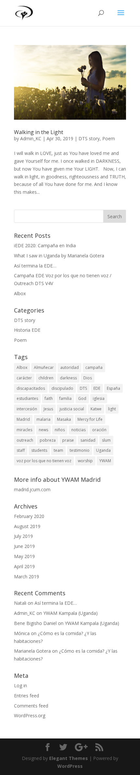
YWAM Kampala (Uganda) (70, 613)
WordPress (70, 766)
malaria (43, 419)
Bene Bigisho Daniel (35, 623)
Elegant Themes (68, 758)
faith (49, 398)
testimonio (80, 450)
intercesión (27, 409)
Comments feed (31, 706)
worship (85, 460)
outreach (25, 440)
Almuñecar (44, 367)
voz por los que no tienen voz (44, 460)
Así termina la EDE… (35, 266)
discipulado (62, 388)
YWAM (105, 460)
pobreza (48, 440)
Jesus (48, 409)
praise (68, 440)
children (45, 378)
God (82, 398)
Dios (87, 378)
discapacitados (31, 388)
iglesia (99, 398)
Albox (20, 293)
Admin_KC (30, 138)
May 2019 (24, 556)
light (112, 409)
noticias (78, 430)
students (39, 450)
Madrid (23, 419)
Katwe (96, 409)
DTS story (89, 138)
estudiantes (27, 398)
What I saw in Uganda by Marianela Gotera (59, 255)
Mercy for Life (90, 419)
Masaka (64, 419)
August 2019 (27, 526)
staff (21, 450)
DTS (83, 388)
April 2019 (24, 566)
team (58, 450)
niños (60, 430)
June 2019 (24, 546)
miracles (24, 430)
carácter (24, 378)
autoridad (69, 367)
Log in (20, 685)
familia (65, 398)
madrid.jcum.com (32, 489)
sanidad (87, 440)
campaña (94, 367)
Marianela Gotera (32, 651)
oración (99, 430)
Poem (108, 138)
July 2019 (23, 536)
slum (106, 440)
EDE (96, 388)
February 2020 (29, 516)
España (113, 388)
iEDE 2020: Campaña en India (45, 245)
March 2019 (26, 576)
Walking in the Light (38, 132)
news (43, 430)
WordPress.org (29, 715)
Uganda (103, 450)
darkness (68, 378)
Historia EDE (27, 330)
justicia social (72, 409)
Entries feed (26, 695)
